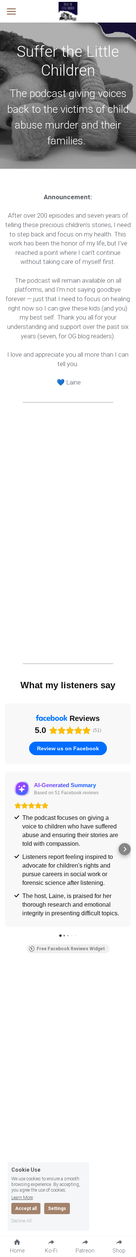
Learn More (22, 1197)
